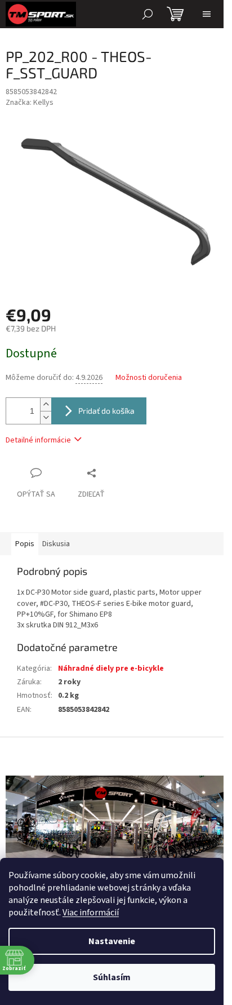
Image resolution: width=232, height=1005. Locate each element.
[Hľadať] (147, 14)
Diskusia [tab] (56, 544)
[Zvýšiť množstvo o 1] (45, 404)
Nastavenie (111, 941)
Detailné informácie (38, 440)
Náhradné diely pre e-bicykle (111, 668)
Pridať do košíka (106, 410)
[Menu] (206, 14)
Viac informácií (91, 912)
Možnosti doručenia (148, 378)
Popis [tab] (24, 544)
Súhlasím (112, 977)
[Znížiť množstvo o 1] (45, 417)
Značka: (29, 102)
